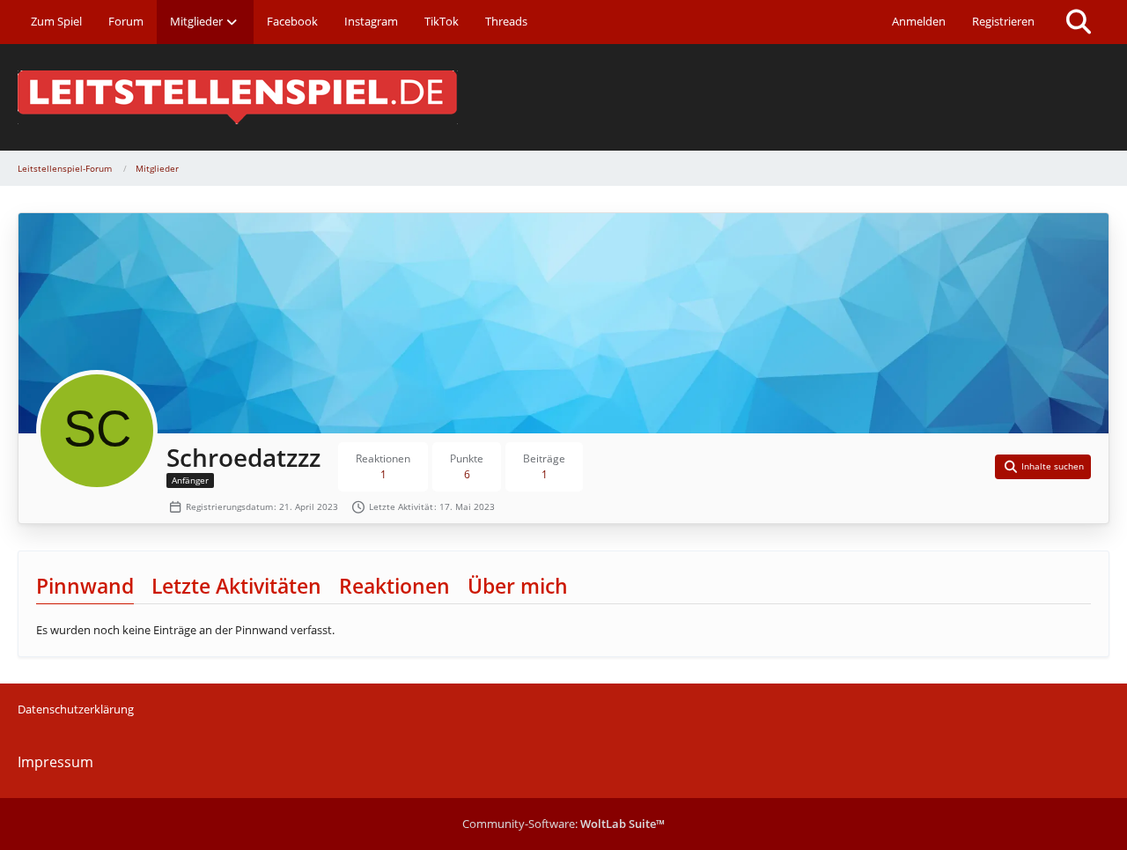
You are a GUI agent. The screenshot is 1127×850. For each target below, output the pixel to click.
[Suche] (1078, 22)
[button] (1043, 467)
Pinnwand (85, 586)
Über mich (518, 586)
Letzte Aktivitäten (236, 586)
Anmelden (919, 21)
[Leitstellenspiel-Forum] (563, 97)
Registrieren (1003, 21)
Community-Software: (563, 824)
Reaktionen (394, 586)
